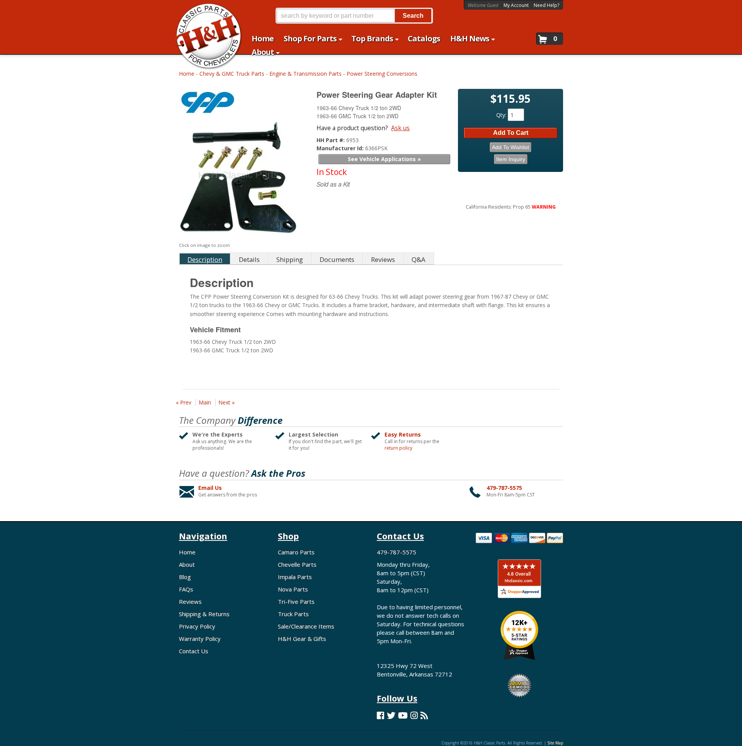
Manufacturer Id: (341, 148)
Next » (226, 402)
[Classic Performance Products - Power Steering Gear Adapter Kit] (239, 104)
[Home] (204, 10)
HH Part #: (331, 140)
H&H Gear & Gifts (302, 638)
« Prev (183, 402)
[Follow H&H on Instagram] (414, 715)
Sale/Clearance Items (306, 626)
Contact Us (193, 651)
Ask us (400, 128)
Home (186, 73)
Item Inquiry (510, 159)
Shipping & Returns (204, 614)
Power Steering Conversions (382, 73)
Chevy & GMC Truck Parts (231, 73)
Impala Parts (295, 577)
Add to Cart (510, 132)
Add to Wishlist (510, 147)
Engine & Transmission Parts (305, 73)
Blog (185, 577)
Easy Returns (403, 434)
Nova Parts (293, 589)
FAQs (186, 589)
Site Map (555, 743)
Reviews (190, 601)
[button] (354, 15)
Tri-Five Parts (296, 601)
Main (205, 402)
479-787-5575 (504, 487)
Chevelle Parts (297, 564)
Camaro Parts (296, 552)
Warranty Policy (200, 638)
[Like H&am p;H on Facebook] (380, 715)
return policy (398, 448)
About (187, 564)
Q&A (418, 259)
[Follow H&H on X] (391, 715)
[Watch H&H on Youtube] (403, 715)
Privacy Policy (197, 626)
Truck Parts (293, 614)
